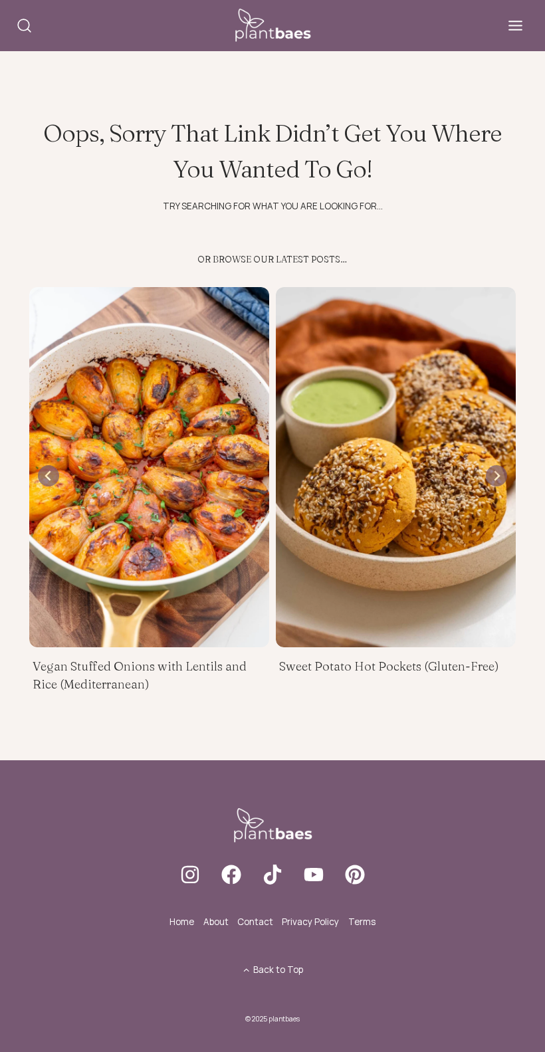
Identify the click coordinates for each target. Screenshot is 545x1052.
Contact (255, 922)
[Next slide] (496, 475)
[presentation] (149, 467)
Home (181, 922)
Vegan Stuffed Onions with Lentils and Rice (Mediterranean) (140, 675)
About (216, 922)
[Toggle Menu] (515, 25)
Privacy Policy (310, 922)
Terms (362, 922)
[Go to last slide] (48, 475)
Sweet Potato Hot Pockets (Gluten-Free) (388, 666)
